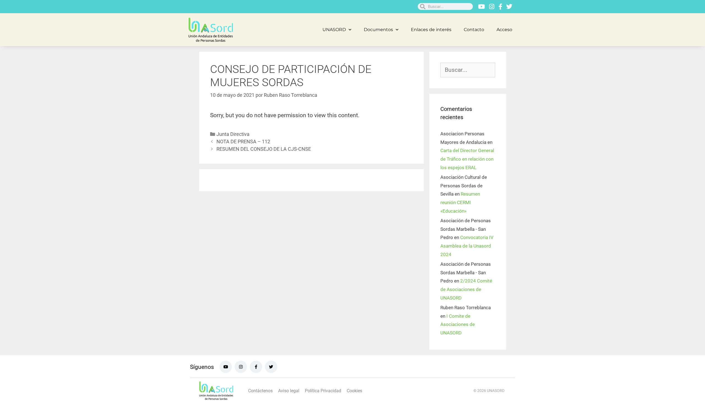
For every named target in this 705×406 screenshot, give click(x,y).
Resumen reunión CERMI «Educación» (460, 202)
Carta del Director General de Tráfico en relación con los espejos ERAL (467, 159)
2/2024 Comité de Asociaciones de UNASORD (466, 289)
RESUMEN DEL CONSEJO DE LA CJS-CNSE (263, 149)
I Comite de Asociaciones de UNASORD (457, 324)
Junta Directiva (233, 134)
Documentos (378, 29)
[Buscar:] (467, 70)
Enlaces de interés (431, 29)
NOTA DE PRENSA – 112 (243, 141)
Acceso (504, 29)
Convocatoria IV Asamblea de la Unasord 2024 (467, 246)
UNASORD (334, 29)
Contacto (474, 29)
